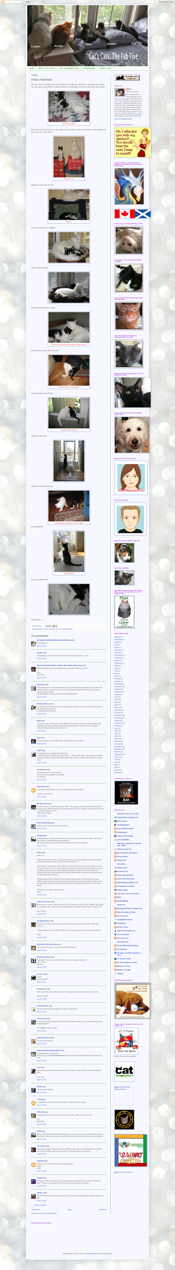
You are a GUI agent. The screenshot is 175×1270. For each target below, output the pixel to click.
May (115, 674)
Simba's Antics (122, 927)
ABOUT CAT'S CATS (46, 68)
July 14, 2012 (41, 1080)
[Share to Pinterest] (56, 626)
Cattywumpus (122, 832)
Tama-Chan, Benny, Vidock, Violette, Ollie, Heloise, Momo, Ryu (59, 665)
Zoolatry (120, 973)
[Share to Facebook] (54, 626)
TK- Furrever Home (124, 959)
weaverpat (41, 685)
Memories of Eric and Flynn (47, 944)
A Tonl (39, 1099)
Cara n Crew (41, 1019)
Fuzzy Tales (41, 787)
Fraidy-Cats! (121, 860)
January (117, 653)
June (116, 645)
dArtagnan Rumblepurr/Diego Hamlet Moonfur (53, 640)
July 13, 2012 (41, 646)
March (116, 647)
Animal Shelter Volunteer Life (127, 817)
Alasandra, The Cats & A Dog (127, 814)
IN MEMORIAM (89, 68)
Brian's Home (122, 821)
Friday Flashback (67, 629)
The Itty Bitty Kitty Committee (128, 945)
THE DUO (40, 1112)
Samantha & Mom (43, 957)
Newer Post (36, 1210)
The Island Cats (42, 1006)
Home (69, 1210)
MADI (119, 897)
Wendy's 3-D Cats (123, 966)
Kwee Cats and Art (44, 902)
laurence (40, 974)
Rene (39, 738)
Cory (38, 1067)
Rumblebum (121, 923)
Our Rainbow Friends (124, 920)
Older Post (102, 1210)
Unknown (40, 1161)
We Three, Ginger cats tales (127, 962)
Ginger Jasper (122, 868)
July (115, 668)
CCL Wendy (41, 1146)
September (118, 639)
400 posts (40, 629)
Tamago (40, 835)
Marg (39, 721)
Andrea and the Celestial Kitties (48, 1050)
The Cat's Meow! (123, 934)
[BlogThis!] (49, 626)
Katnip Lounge (122, 890)
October (117, 642)
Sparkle (40, 653)
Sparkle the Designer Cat (126, 931)
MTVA (39, 1131)
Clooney (40, 1193)
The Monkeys (122, 949)
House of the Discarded (125, 879)
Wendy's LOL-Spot (124, 970)
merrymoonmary (91, 1254)
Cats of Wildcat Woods (125, 828)
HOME (31, 68)
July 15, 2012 (41, 1124)
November (118, 658)
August (116, 666)
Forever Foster (122, 856)
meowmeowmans (43, 921)
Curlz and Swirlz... (123, 840)
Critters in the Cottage (125, 836)
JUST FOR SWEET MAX (69, 68)
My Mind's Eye (42, 804)
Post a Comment (40, 1205)
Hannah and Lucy (43, 704)
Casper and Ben (49, 629)
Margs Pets (121, 905)
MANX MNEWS (122, 901)
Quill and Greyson (43, 1038)
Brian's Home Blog (44, 823)
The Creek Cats (122, 938)
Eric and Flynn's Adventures (127, 853)
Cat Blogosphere (123, 825)
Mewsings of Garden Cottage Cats (129, 908)
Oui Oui (39, 1178)
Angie (39, 750)
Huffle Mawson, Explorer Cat (127, 882)
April (116, 705)
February (117, 637)
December (118, 655)
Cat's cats (58, 629)
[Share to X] (51, 626)
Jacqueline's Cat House (125, 886)
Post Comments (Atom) (49, 1213)
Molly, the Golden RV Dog (126, 912)
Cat (130, 89)
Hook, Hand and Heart (125, 875)
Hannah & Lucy (122, 871)
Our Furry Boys (122, 916)
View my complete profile (123, 119)
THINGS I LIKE (105, 68)
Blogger (109, 1254)
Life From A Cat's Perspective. (128, 894)
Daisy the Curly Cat (124, 849)
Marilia (39, 1087)
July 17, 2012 (41, 1201)
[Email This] (46, 626)
